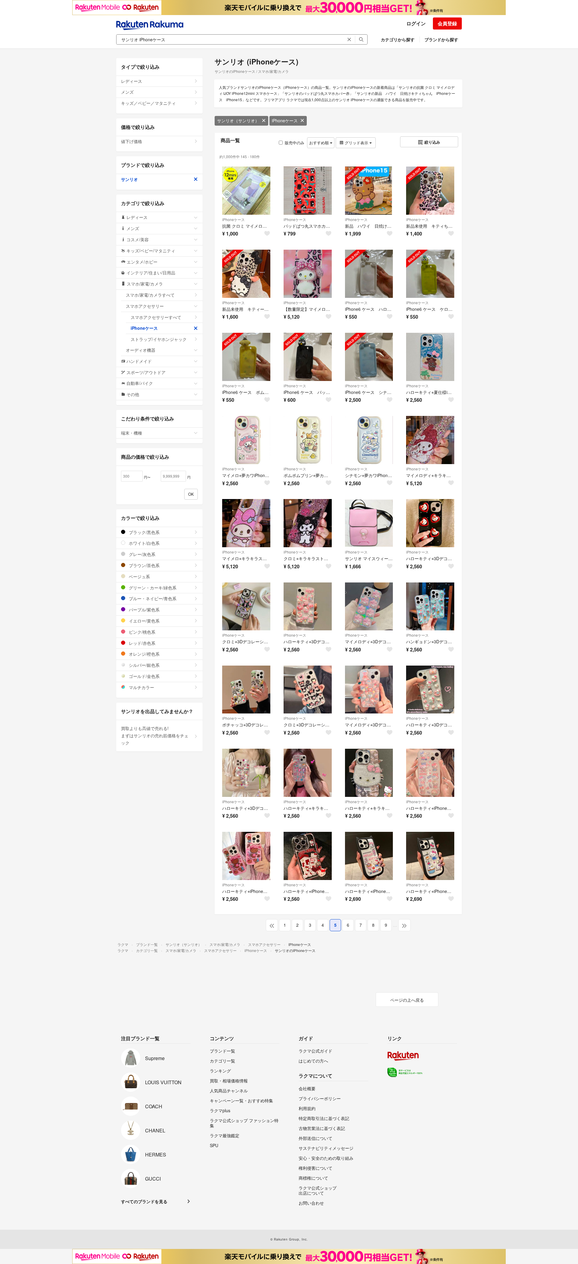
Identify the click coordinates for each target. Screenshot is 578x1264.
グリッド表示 (356, 142)
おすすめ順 (319, 142)
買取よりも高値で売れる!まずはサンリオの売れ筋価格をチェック (154, 735)
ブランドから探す (441, 39)
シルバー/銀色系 (144, 665)
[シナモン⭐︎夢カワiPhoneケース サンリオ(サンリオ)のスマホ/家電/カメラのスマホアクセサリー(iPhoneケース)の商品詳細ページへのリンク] (369, 440)
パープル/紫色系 (144, 610)
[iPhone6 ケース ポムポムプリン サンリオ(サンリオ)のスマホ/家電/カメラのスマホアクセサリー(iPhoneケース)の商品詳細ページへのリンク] (246, 357)
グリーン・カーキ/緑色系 (152, 588)
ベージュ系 (139, 576)
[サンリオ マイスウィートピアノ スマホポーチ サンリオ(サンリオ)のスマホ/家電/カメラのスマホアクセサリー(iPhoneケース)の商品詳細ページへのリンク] (369, 523)
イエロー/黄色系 (144, 621)
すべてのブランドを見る (144, 1201)
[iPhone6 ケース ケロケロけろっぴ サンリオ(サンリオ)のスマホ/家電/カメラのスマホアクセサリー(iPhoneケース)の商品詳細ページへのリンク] (430, 274)
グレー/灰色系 (141, 554)
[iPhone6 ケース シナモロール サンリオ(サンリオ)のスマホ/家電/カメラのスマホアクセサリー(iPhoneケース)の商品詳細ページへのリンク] (369, 357)
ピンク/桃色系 (141, 632)
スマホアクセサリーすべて (156, 317)
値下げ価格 (131, 141)
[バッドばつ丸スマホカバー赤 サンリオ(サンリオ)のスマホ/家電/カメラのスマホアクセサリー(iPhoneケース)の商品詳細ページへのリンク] (308, 191)
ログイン (416, 23)
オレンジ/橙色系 (144, 654)
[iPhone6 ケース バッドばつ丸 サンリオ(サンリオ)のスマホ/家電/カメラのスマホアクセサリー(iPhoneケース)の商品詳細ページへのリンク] (308, 357)
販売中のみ (294, 142)
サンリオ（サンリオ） (238, 120)
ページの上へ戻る (407, 1000)
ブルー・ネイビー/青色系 (152, 598)
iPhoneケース (285, 120)
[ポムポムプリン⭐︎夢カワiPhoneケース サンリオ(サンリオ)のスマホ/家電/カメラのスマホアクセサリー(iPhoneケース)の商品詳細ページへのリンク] (308, 440)
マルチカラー (141, 687)
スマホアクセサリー (145, 306)
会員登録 (447, 23)
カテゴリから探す (398, 39)
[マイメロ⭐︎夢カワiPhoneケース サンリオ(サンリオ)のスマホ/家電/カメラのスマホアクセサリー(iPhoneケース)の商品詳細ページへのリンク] (246, 440)
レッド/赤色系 (141, 643)
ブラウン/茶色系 (144, 565)
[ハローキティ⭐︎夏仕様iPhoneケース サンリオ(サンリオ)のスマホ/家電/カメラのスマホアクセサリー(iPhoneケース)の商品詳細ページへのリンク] (430, 357)
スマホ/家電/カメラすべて (150, 295)
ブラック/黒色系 (144, 532)
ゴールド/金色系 (144, 676)
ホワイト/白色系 (144, 543)
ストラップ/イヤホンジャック (159, 339)
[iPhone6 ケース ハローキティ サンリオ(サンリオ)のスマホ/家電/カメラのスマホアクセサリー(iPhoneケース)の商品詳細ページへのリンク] (369, 274)
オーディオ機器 (140, 350)
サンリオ (129, 179)
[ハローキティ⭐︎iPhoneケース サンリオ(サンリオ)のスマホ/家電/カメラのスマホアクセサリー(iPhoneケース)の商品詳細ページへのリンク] (430, 773)
